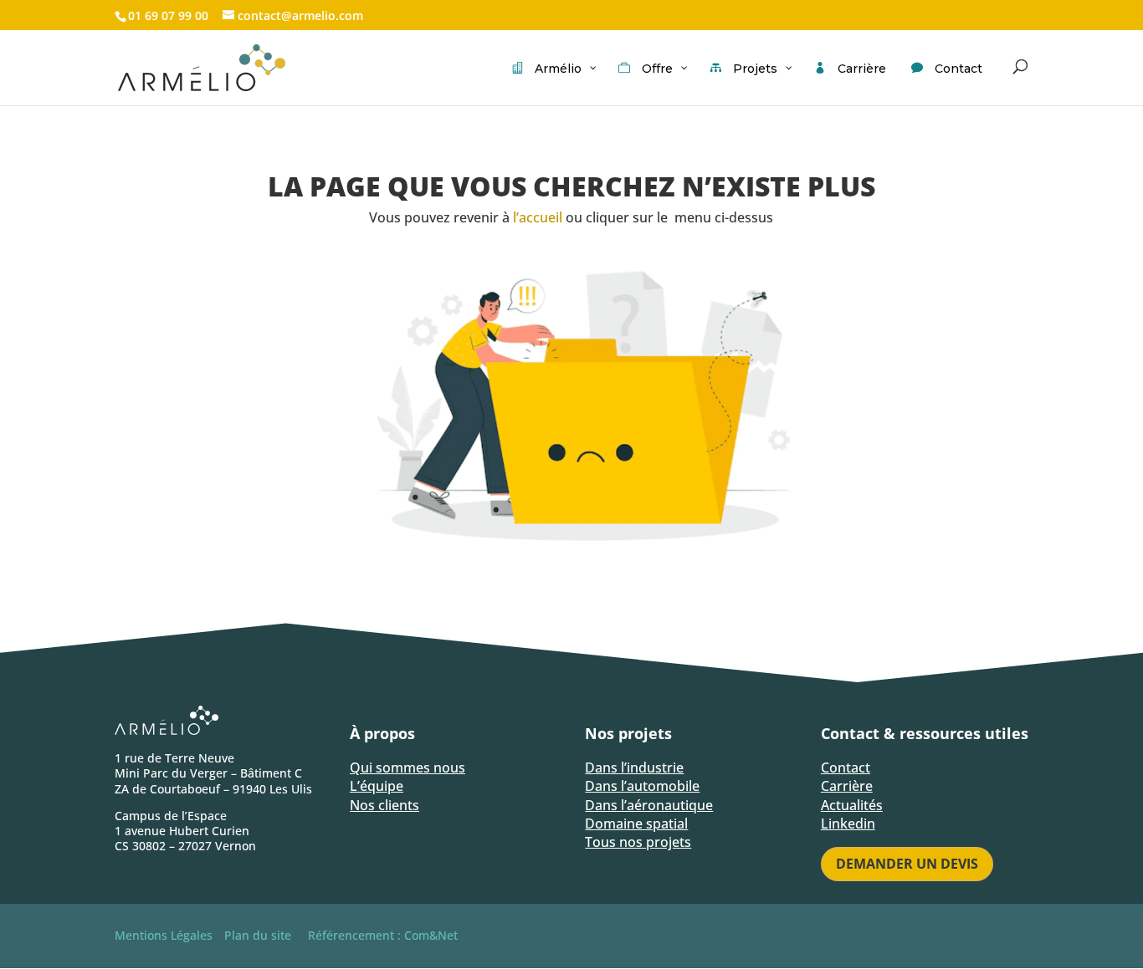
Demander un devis (907, 863)
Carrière (847, 786)
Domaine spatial (636, 823)
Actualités (852, 805)
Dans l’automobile (642, 786)
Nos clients (384, 805)
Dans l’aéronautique (649, 805)
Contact (845, 767)
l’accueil (537, 217)
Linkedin (848, 823)
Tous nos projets (638, 842)
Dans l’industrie (634, 767)
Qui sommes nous (407, 767)
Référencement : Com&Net (383, 935)
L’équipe (376, 786)
